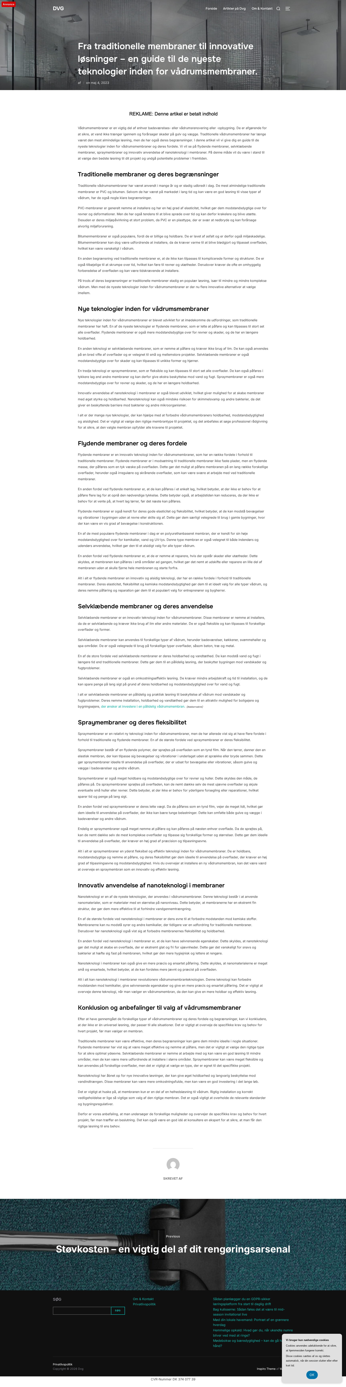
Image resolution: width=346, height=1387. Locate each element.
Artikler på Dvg (234, 8)
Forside (211, 8)
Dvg (58, 8)
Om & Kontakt (262, 8)
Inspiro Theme (266, 1368)
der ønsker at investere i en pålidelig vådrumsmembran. (143, 706)
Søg (57, 1299)
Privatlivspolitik (144, 1304)
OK (312, 1375)
